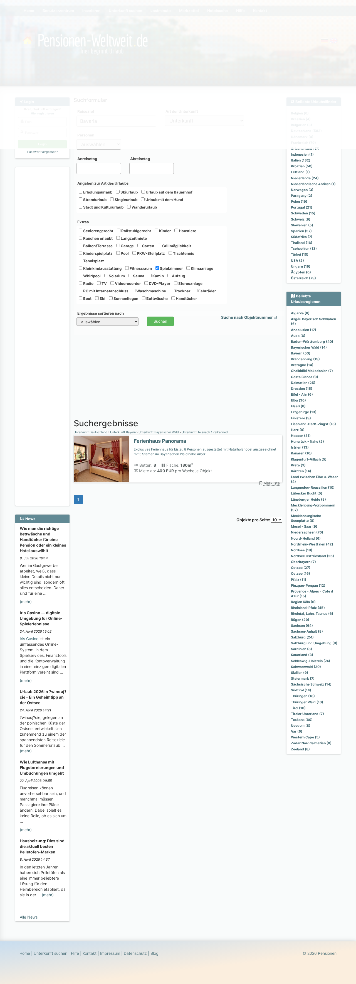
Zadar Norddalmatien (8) (311, 743)
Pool (124, 253)
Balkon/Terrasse (97, 246)
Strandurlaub (94, 199)
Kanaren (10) (301, 453)
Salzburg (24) (302, 637)
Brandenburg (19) (305, 359)
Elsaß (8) (298, 406)
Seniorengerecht (97, 231)
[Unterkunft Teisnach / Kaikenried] (101, 459)
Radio (87, 283)
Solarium (116, 276)
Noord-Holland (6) (306, 538)
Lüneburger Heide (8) (308, 499)
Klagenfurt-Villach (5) (309, 459)
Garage (127, 246)
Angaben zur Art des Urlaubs (102, 183)
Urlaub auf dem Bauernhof (168, 192)
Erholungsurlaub (97, 192)
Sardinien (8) (301, 649)
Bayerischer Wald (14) (309, 347)
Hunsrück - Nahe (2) (307, 441)
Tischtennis (183, 253)
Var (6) (296, 731)
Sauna (138, 276)
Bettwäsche (156, 298)
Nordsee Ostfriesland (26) (312, 556)
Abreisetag (140, 158)
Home (24, 953)
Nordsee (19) (301, 550)
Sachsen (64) (302, 625)
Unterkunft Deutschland (91, 432)
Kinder (164, 231)
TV (104, 283)
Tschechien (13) (304, 248)
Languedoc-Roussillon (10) (313, 487)
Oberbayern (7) (303, 562)
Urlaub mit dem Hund (164, 199)
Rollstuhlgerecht (135, 231)
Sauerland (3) (302, 655)
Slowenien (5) (302, 225)
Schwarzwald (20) (306, 667)
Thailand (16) (301, 243)
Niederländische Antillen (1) (313, 184)
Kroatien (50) (302, 166)
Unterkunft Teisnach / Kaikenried (204, 432)
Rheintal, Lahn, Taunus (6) (312, 613)
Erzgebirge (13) (304, 412)
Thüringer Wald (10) (307, 702)
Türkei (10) (299, 254)
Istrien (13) (300, 447)
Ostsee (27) (300, 568)
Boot (87, 298)
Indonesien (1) (302, 154)
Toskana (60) (302, 720)
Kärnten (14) (301, 471)
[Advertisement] (43, 253)
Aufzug (178, 276)
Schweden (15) (303, 213)
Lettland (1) (300, 172)
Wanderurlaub (144, 207)
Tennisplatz (93, 261)
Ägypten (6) (301, 272)
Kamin (158, 276)
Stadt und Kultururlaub (102, 207)
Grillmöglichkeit (176, 246)
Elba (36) (298, 400)
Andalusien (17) (303, 330)
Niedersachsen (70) (307, 532)
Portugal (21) (301, 207)
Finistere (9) (301, 418)
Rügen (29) (300, 620)
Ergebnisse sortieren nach (100, 313)
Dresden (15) (301, 388)
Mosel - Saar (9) (304, 526)
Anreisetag (87, 158)
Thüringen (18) (303, 696)
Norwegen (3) (302, 190)
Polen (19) (299, 201)
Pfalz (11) (298, 579)
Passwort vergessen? (42, 152)
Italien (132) (300, 160)
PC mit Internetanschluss (105, 291)
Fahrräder (206, 291)
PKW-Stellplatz (150, 253)
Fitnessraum (140, 268)
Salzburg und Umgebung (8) (314, 643)
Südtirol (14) (301, 690)
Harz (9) (298, 430)
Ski (102, 298)
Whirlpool (91, 276)
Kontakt (90, 953)
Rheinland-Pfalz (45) (308, 608)
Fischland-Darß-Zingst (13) (313, 424)
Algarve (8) (300, 313)
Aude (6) (298, 336)
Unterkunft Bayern (123, 432)
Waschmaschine (150, 291)
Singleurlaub (125, 199)
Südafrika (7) (301, 237)
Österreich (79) (303, 278)
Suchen (160, 321)
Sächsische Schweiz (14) (311, 684)
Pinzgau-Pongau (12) (308, 585)
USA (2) (297, 260)
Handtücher (186, 298)
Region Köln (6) (303, 602)
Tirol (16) (298, 708)
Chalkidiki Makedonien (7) (312, 371)
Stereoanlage (189, 283)
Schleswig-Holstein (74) (310, 661)
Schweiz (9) (300, 219)
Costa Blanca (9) (304, 377)
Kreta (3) (298, 465)
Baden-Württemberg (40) (312, 341)
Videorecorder (127, 283)
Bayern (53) (300, 353)
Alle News (29, 917)
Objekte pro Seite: (253, 519)
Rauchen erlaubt (97, 238)
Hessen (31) (301, 436)
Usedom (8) (300, 725)
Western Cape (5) (305, 737)
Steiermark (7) (303, 678)
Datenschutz (135, 953)
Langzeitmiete (133, 238)
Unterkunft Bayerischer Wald (159, 432)
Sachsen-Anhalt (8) (307, 631)
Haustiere (187, 231)
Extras (83, 222)
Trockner (181, 291)
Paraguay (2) (301, 196)
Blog (154, 953)
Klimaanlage (201, 268)
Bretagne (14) (302, 365)
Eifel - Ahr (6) (302, 394)
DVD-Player (159, 283)
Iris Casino (29, 638)
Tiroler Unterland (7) (307, 714)
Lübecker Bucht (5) (306, 493)
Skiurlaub (129, 192)
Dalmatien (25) (303, 383)
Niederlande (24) (305, 178)
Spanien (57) (301, 231)
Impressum (110, 953)
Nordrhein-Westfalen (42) (312, 544)
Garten (147, 246)
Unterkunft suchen (50, 953)
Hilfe (75, 953)
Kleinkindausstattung (102, 268)
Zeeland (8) (300, 749)
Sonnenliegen (125, 298)
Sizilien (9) (299, 672)
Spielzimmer (171, 268)
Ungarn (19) (300, 266)
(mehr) (26, 601)
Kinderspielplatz (97, 253)
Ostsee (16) (300, 573)
